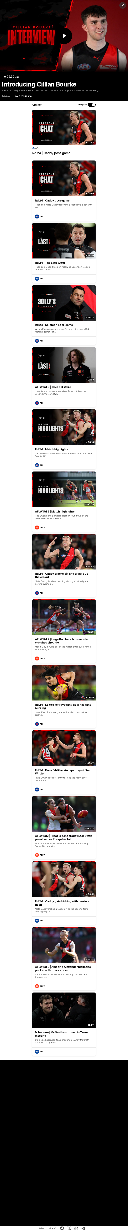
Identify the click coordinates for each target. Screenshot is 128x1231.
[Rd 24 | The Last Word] (64, 253)
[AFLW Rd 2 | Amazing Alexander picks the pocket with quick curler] (64, 958)
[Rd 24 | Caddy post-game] (64, 134)
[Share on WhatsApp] (76, 1228)
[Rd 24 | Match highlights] (64, 439)
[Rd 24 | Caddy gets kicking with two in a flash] (64, 893)
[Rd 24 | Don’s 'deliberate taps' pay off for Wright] (64, 762)
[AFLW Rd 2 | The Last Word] (64, 377)
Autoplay (82, 104)
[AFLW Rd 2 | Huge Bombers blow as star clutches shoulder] (64, 631)
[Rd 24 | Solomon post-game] (64, 315)
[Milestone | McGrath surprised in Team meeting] (64, 1024)
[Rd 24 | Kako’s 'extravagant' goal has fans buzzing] (64, 696)
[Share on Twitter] (69, 1228)
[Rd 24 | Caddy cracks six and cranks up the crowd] (64, 565)
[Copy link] (83, 1228)
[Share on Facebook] (62, 1228)
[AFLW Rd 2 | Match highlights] (64, 502)
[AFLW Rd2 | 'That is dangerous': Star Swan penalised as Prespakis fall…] (64, 827)
